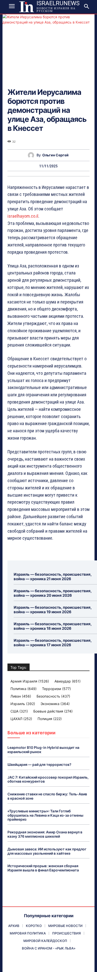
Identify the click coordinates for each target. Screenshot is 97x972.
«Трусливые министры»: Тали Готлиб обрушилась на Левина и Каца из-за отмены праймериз (45, 815)
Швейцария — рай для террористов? (39, 764)
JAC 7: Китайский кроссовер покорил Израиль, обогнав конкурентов (48, 779)
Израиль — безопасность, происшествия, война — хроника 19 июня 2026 (53, 609)
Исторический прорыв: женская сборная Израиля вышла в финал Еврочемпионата (43, 868)
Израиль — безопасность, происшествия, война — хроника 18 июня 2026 (53, 626)
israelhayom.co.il (22, 216)
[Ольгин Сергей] (32, 155)
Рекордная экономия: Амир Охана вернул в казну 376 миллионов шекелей (44, 834)
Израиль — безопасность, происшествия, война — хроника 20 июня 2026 (53, 593)
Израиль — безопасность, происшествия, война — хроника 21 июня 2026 (53, 576)
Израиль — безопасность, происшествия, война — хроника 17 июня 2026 (53, 642)
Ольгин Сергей (55, 155)
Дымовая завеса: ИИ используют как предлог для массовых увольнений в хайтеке (46, 851)
